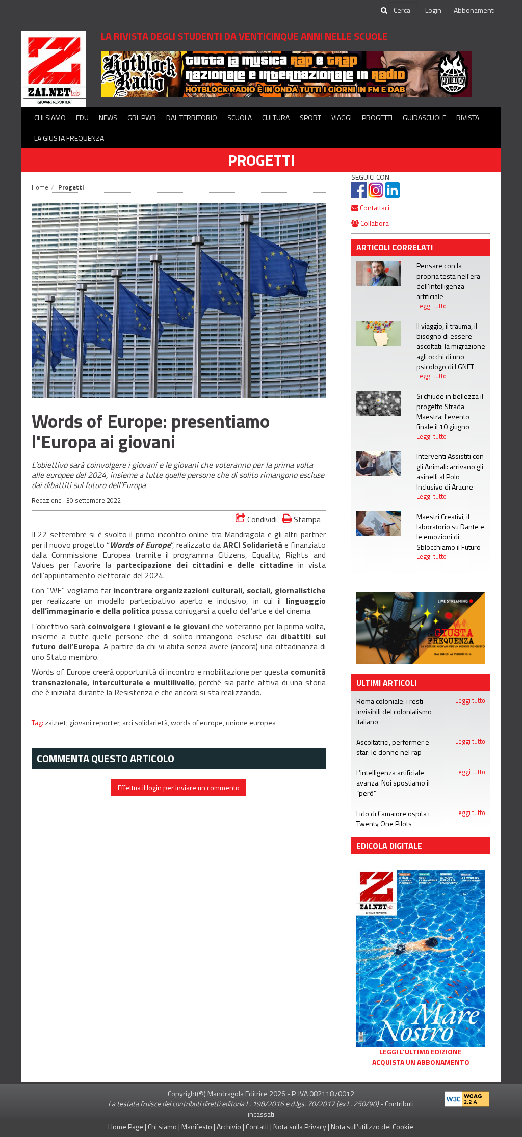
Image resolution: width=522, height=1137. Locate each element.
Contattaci (373, 207)
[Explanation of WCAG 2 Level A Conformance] (467, 1096)
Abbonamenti (474, 10)
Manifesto (196, 1126)
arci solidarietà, (146, 722)
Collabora (374, 223)
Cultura (276, 117)
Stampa (306, 518)
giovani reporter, (95, 722)
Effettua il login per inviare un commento (179, 787)
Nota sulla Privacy (299, 1126)
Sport (310, 117)
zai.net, (57, 722)
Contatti (257, 1126)
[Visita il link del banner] (286, 73)
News (108, 117)
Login (433, 10)
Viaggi (341, 117)
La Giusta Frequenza (69, 137)
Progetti (377, 117)
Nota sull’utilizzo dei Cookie (372, 1126)
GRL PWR (141, 117)
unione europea (251, 722)
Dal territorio (191, 117)
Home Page (125, 1126)
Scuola (239, 117)
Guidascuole (424, 117)
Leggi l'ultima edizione (420, 1052)
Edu (82, 117)
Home (40, 187)
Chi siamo (50, 117)
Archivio (229, 1126)
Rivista (467, 117)
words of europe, (198, 722)
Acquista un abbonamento (420, 1062)
